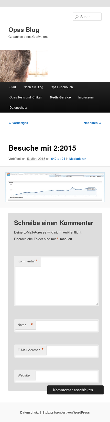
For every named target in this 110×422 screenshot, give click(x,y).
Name (25, 325)
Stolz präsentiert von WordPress (66, 412)
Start (12, 87)
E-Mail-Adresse (31, 350)
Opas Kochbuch (62, 87)
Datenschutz (18, 107)
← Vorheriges (18, 122)
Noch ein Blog (33, 87)
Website (24, 375)
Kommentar (28, 261)
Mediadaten (77, 158)
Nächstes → (93, 122)
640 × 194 (58, 158)
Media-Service (60, 97)
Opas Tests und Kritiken (25, 97)
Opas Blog (23, 29)
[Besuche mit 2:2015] (54, 187)
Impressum (86, 97)
